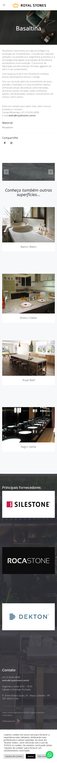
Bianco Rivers (28, 246)
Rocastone (7, 127)
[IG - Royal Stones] (11, 142)
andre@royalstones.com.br (22, 115)
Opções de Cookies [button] (14, 756)
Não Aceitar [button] (43, 756)
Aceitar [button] (31, 756)
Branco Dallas (28, 318)
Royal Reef (28, 380)
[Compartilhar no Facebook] (4, 142)
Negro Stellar (28, 446)
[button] (3, 172)
